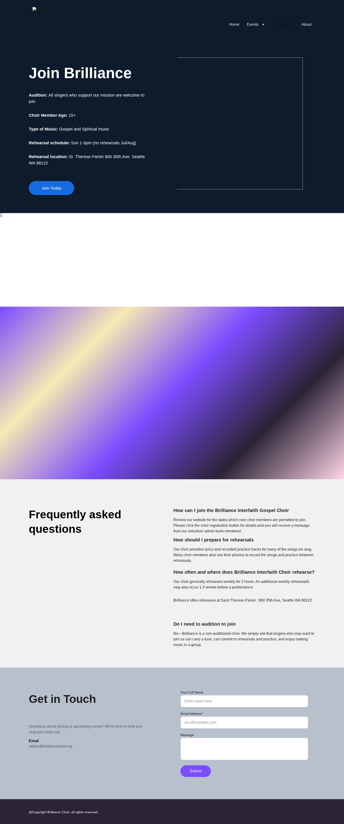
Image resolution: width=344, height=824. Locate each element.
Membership (284, 24)
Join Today (51, 188)
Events (252, 24)
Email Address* (191, 713)
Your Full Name (191, 692)
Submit (195, 771)
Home (234, 24)
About (306, 24)
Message (187, 735)
